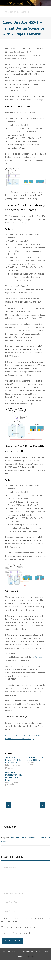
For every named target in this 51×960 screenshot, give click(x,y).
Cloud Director (19, 52)
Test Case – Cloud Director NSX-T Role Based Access (13, 760)
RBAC (33, 56)
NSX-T (28, 52)
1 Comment (36, 48)
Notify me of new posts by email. (17, 933)
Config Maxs (37, 657)
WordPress (44, 951)
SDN (18, 59)
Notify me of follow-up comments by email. (21, 927)
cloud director (19, 56)
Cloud (10, 52)
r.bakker (22, 48)
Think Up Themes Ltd (21, 951)
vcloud (23, 59)
